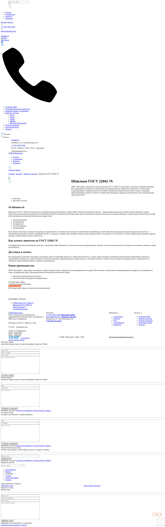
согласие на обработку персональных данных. (33, 410)
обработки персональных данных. (14, 525)
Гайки (12, 119)
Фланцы (8, 129)
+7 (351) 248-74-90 (8, 27)
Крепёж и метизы (12, 113)
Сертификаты (118, 323)
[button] (82, 8)
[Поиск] (9, 4)
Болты (12, 117)
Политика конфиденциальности (121, 337)
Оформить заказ (7, 486)
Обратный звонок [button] (68, 315)
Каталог (8, 12)
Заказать (24, 309)
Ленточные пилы (12, 127)
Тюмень (8, 480)
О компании (10, 14)
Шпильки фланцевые (18, 123)
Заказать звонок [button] (7, 22)
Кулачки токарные (12, 125)
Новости (8, 16)
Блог (115, 321)
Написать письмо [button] (69, 317)
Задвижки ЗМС (11, 107)
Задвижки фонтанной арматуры (17, 109)
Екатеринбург (10, 470)
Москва (8, 472)
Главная (11, 174)
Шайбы (13, 121)
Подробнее (17, 309)
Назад (12, 115)
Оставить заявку (14, 286)
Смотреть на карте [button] (54, 321)
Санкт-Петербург (12, 478)
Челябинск (5, 36)
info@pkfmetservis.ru (8, 31)
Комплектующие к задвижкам (16, 111)
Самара (8, 476)
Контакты (9, 18)
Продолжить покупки (92, 486)
